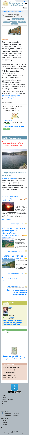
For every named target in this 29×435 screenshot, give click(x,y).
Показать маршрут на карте (16, 223)
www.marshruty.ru (10, 99)
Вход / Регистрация (22, 1)
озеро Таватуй (7, 377)
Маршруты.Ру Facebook (11, 415)
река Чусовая (7, 375)
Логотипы (5, 402)
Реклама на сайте (7, 399)
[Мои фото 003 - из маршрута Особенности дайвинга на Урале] (14, 159)
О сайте (3, 395)
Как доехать (14, 24)
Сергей (9, 314)
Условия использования (9, 406)
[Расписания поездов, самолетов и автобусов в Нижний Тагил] (14, 115)
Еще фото (10, 290)
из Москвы (7, 121)
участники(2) (16, 235)
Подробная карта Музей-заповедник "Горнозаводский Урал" (14, 358)
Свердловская (11, 11)
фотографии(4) (6, 178)
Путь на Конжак (9, 278)
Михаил (10, 307)
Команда (4, 397)
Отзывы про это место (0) (8, 102)
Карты (4, 420)
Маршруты (15, 19)
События (14, 21)
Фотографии (6, 21)
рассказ (13, 178)
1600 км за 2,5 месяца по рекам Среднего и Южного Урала (14, 230)
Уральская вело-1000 (12, 196)
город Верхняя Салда (9, 367)
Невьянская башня (8, 370)
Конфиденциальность (8, 404)
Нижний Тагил (20, 11)
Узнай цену (6, 128)
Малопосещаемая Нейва (14, 256)
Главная (8, 19)
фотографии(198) (7, 199)
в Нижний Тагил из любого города (14, 126)
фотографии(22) (6, 235)
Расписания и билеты (8, 428)
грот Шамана (7, 372)
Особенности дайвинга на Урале (14, 174)
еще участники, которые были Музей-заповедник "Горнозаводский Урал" (12, 322)
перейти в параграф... (6, 219)
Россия (4, 11)
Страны (4, 424)
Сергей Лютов (11, 317)
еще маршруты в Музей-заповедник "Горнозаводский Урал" (18, 292)
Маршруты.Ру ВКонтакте (11, 413)
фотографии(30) (6, 258)
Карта (21, 19)
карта (9, 200)
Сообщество (22, 21)
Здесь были (6, 304)
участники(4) (16, 199)
